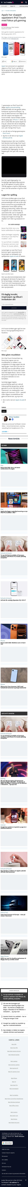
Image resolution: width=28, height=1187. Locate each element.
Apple (3, 66)
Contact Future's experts (8, 1153)
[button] (2, 2)
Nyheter (4, 25)
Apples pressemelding (13, 107)
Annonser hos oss (6, 1166)
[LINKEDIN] (13, 419)
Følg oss (15, 61)
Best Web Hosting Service (14, 1051)
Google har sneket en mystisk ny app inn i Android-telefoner (14, 1024)
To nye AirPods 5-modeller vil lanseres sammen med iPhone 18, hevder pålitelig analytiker (14, 997)
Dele (5, 61)
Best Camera (14, 1112)
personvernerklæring (19, 314)
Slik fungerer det (14, 38)
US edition (13, 1182)
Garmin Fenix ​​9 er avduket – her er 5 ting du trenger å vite (14, 1017)
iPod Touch (6, 133)
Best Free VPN (14, 1048)
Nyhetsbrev (23, 61)
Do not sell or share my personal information (13, 1173)
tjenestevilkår (21, 312)
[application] (14, 165)
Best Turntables (14, 1095)
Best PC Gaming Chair (14, 1071)
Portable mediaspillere (10, 10)
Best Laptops (14, 1061)
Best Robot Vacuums (14, 1122)
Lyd (2, 10)
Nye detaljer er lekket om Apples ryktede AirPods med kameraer (14, 1031)
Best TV (14, 1081)
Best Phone (14, 1078)
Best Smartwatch (14, 1088)
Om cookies (5, 1159)
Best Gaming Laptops (14, 1064)
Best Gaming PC (14, 1068)
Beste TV (12, 6)
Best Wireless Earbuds (14, 1102)
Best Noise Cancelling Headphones (14, 1098)
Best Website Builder (14, 1054)
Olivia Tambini (15, 27)
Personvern (5, 1156)
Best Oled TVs (14, 1085)
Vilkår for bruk (5, 1149)
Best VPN (14, 1044)
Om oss (4, 1163)
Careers (4, 1170)
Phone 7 (16, 120)
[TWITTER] (10, 419)
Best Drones (14, 1119)
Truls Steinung (7, 27)
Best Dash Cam (14, 1115)
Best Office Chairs (14, 1105)
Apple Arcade (14, 256)
